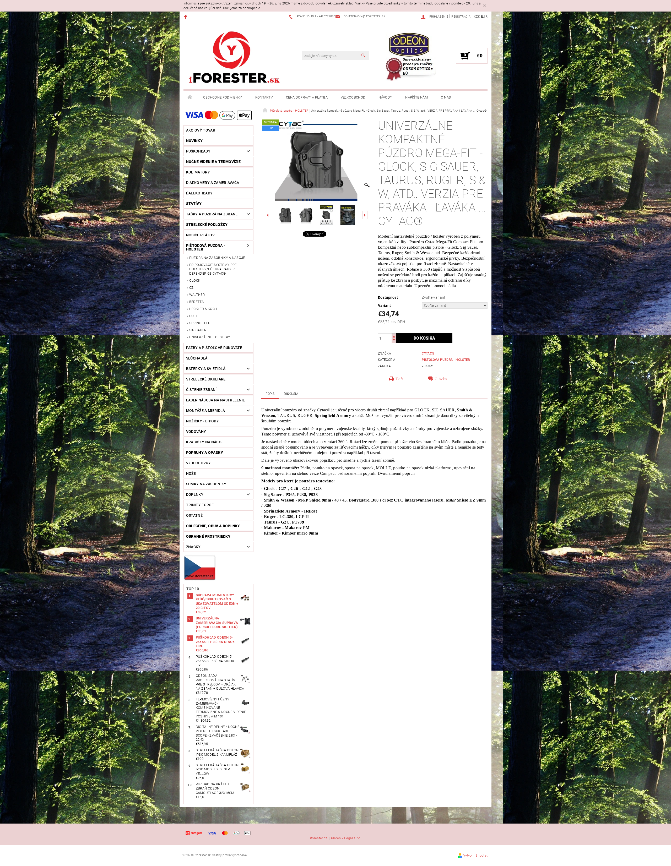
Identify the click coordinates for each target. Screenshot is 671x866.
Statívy (194, 203)
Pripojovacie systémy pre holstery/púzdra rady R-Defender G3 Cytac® (213, 269)
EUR (484, 16)
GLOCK (195, 280)
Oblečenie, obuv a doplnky (213, 526)
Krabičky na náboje (206, 442)
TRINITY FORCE (200, 505)
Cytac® (428, 353)
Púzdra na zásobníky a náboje (217, 258)
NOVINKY (194, 141)
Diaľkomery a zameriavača (212, 183)
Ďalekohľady (199, 193)
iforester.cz (318, 838)
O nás (446, 97)
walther (197, 295)
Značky (193, 547)
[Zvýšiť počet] (394, 335)
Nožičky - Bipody (202, 421)
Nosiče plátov (200, 235)
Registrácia (460, 16)
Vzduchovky (198, 463)
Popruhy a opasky (204, 452)
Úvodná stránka (190, 97)
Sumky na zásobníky (206, 484)
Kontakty (264, 97)
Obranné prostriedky (208, 536)
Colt (193, 316)
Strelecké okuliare (206, 379)
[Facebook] (186, 16)
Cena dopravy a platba (307, 97)
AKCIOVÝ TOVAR (200, 130)
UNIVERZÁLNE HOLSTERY (209, 337)
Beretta (196, 302)
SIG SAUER (198, 330)
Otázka (441, 379)
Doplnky (194, 494)
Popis (270, 394)
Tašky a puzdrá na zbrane (212, 214)
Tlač (399, 379)
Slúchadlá (197, 358)
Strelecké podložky (207, 224)
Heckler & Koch (203, 309)
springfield (200, 323)
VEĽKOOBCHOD (353, 97)
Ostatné (194, 515)
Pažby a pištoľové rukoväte (214, 348)
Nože (191, 473)
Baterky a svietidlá (205, 369)
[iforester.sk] (234, 58)
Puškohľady (198, 151)
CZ (191, 288)
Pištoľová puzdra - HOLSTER (205, 247)
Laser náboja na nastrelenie (215, 400)
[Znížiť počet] (394, 340)
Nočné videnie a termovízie (213, 162)
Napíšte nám (416, 97)
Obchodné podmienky (222, 97)
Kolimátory (198, 172)
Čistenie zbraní (201, 390)
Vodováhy (196, 431)
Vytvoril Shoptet (475, 855)
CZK (477, 16)
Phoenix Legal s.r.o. (346, 838)
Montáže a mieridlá (205, 411)
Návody (385, 97)
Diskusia (291, 394)
